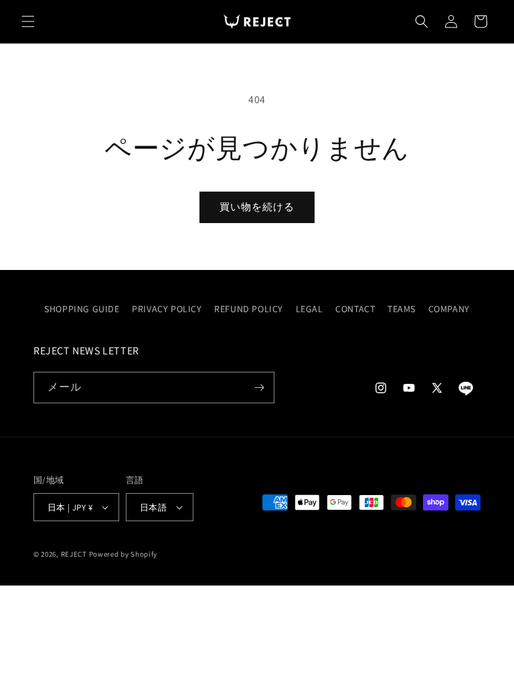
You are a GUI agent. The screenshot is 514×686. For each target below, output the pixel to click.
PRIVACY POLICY (166, 309)
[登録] (259, 387)
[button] (28, 21)
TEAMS (402, 309)
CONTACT (355, 309)
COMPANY (449, 309)
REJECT (74, 554)
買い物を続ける (257, 206)
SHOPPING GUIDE (81, 309)
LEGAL (309, 309)
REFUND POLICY (248, 309)
